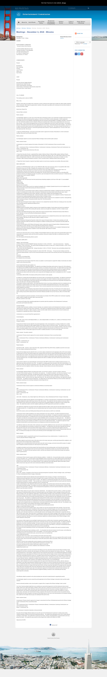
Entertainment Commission (36, 14)
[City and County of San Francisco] (23, 8)
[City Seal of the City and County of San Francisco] (53, 636)
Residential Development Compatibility (51, 22)
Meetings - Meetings (26, 28)
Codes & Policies (71, 22)
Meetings (18, 28)
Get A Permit (32, 22)
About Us (24, 22)
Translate (85, 43)
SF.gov (64, 3)
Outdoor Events (61, 22)
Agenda (62, 38)
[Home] (18, 16)
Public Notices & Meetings (81, 22)
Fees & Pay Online (41, 22)
